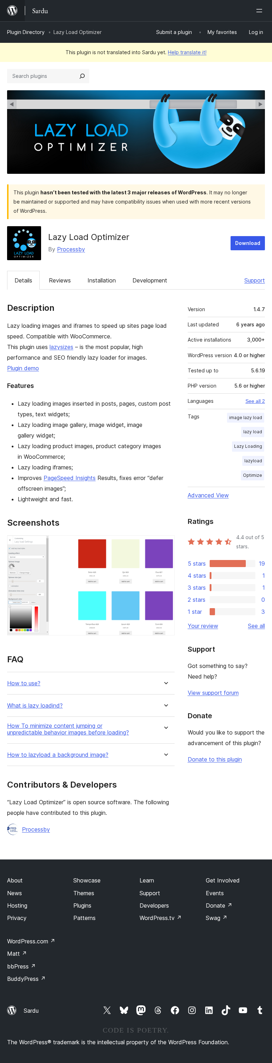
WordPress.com (31, 941)
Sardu (31, 1010)
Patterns (84, 917)
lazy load (252, 431)
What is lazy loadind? (35, 705)
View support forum (213, 692)
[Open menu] (260, 10)
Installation (101, 280)
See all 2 (255, 401)
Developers (154, 905)
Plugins (82, 905)
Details (23, 280)
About (15, 880)
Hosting (17, 905)
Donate (219, 905)
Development (149, 280)
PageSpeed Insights (70, 477)
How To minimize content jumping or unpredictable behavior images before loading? (68, 729)
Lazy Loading (248, 446)
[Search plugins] (82, 76)
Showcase (87, 880)
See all (256, 625)
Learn (147, 880)
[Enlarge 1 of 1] (165, 544)
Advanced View (208, 495)
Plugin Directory (26, 32)
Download (247, 243)
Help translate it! (187, 52)
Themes (83, 893)
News (14, 893)
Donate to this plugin (215, 759)
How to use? (23, 683)
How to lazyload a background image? (57, 754)
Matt (17, 953)
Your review (203, 625)
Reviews (60, 280)
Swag (216, 917)
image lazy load (245, 417)
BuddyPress (26, 978)
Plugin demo (23, 368)
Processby (71, 249)
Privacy (17, 917)
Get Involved (223, 880)
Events (215, 893)
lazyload (253, 460)
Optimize (252, 475)
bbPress (21, 966)
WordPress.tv (161, 917)
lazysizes (61, 346)
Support (254, 280)
